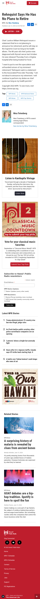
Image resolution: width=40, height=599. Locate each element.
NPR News (12, 94)
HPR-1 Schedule (9, 556)
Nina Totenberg (14, 23)
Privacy (6, 573)
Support (6, 582)
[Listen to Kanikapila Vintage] (20, 156)
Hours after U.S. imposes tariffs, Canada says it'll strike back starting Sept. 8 (21, 351)
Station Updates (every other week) (17, 291)
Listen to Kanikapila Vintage (20, 178)
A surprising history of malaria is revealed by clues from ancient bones (19, 444)
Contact (6, 564)
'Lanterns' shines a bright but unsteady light (20, 342)
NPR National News (27, 94)
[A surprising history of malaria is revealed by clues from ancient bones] (19, 425)
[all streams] (37, 596)
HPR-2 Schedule (9, 560)
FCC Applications (9, 586)
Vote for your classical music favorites (20, 243)
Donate (33, 3)
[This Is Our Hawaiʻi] (20, 386)
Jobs (5, 578)
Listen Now (20, 193)
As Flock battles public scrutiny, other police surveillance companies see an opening (20, 331)
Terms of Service (9, 569)
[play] (3, 596)
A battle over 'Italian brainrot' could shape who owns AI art (21, 360)
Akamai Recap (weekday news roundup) (18, 297)
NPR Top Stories (26, 98)
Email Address (9, 282)
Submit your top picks (20, 264)
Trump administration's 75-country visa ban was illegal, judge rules (20, 321)
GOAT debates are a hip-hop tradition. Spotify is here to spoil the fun (19, 497)
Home (6, 551)
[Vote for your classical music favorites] (20, 219)
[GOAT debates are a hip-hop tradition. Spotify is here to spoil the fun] (19, 478)
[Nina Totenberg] (6, 116)
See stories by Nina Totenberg (25, 126)
